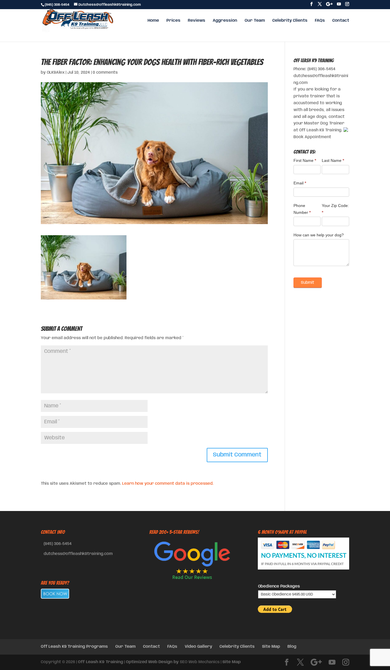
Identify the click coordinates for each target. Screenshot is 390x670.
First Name (304, 160)
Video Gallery (198, 647)
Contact (340, 21)
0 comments (105, 73)
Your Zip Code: (335, 209)
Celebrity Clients (289, 21)
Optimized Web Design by (152, 662)
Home (153, 21)
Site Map (271, 647)
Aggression (225, 21)
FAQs (320, 21)
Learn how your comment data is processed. (168, 484)
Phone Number (302, 209)
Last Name (333, 160)
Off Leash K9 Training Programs (74, 647)
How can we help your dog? (318, 235)
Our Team (255, 21)
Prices (173, 21)
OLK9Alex (56, 73)
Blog (292, 647)
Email (299, 183)
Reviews (196, 21)
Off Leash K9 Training (100, 662)
